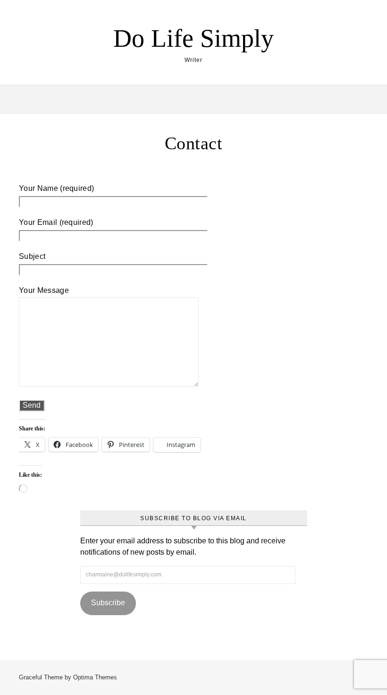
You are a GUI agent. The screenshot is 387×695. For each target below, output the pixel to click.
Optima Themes (95, 677)
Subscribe (108, 603)
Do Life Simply (193, 38)
